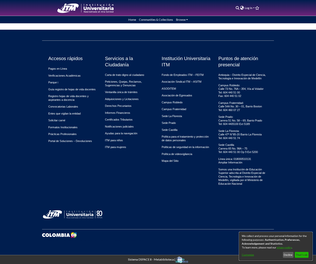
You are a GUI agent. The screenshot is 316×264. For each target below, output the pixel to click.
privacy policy (284, 247)
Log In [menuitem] (248, 8)
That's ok (301, 254)
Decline (288, 254)
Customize (248, 254)
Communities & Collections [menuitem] (156, 19)
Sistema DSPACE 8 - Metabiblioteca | (152, 259)
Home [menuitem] (132, 19)
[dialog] (275, 246)
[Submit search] (237, 8)
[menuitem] (242, 8)
